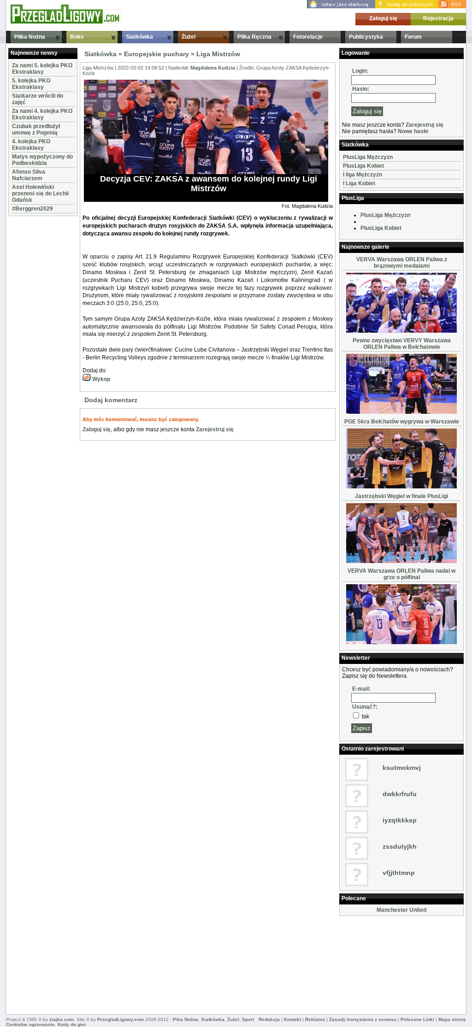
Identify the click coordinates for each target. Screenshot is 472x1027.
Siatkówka (139, 37)
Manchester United (401, 910)
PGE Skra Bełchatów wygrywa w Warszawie (401, 421)
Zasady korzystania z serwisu (362, 1019)
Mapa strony (452, 1019)
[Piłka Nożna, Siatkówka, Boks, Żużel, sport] (66, 21)
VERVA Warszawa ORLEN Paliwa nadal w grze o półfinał (401, 574)
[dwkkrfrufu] (356, 805)
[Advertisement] (36, 356)
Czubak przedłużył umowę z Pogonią (36, 129)
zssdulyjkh (400, 846)
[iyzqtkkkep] (356, 831)
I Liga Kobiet (359, 183)
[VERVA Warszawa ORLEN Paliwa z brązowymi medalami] (401, 331)
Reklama (315, 1019)
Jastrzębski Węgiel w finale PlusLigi (401, 496)
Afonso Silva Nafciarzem (28, 175)
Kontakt (292, 1019)
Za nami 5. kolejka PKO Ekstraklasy (42, 68)
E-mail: (361, 689)
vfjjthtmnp (399, 872)
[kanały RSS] (452, 6)
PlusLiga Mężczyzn (368, 157)
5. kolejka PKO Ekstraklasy (31, 83)
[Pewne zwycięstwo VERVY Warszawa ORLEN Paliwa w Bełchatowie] (401, 412)
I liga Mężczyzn (362, 174)
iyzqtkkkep (400, 820)
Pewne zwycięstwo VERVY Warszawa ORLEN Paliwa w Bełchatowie (402, 343)
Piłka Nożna (29, 37)
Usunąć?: (365, 707)
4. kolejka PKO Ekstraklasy (31, 144)
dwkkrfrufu (400, 794)
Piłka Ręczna (254, 37)
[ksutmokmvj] (356, 779)
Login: (360, 71)
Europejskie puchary (156, 54)
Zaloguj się (383, 18)
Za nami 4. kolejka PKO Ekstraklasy (42, 114)
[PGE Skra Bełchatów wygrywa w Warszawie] (401, 486)
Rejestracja (438, 18)
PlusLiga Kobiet (363, 166)
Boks (77, 37)
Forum (413, 37)
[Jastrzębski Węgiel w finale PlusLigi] (401, 561)
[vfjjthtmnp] (356, 884)
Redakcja (269, 1019)
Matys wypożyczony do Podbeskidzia (42, 159)
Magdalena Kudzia (212, 67)
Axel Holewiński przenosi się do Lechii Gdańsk (40, 193)
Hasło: (360, 89)
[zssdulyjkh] (356, 858)
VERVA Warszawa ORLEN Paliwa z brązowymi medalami (401, 262)
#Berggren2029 (32, 208)
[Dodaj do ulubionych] (406, 6)
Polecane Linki (417, 1019)
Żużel (188, 37)
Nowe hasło (413, 131)
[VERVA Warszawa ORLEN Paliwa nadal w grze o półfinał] (401, 642)
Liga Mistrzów (218, 54)
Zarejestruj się (215, 429)
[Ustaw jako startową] (341, 6)
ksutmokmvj (402, 767)
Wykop (100, 379)
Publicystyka (366, 37)
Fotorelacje (308, 37)
